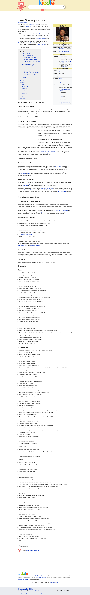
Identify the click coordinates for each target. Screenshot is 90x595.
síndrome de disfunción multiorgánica (65, 50)
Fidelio (19, 42)
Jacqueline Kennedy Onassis (46, 188)
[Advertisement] (45, 14)
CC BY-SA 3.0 (37, 590)
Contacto (49, 593)
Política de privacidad (41, 593)
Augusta (61, 45)
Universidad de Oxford (35, 245)
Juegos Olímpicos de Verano (27, 190)
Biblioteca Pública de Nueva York (60, 210)
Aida (33, 153)
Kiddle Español (21, 593)
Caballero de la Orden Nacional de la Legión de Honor (65, 95)
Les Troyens (46, 153)
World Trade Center (62, 191)
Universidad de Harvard (23, 245)
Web (42, 9)
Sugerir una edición (54, 582)
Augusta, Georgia (34, 24)
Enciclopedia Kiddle (39, 576)
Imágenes (46, 9)
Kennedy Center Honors (26, 234)
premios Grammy (39, 33)
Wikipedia (38, 591)
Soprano (61, 78)
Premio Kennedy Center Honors (65, 90)
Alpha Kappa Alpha (64, 82)
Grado (70, 61)
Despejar (61, 7)
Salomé (32, 42)
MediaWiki (56, 591)
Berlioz (28, 173)
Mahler (39, 44)
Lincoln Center (58, 166)
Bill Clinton (68, 190)
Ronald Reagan (27, 184)
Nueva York (61, 48)
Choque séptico (62, 50)
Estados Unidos (66, 45)
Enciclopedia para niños (22, 22)
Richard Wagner (51, 151)
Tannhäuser (43, 151)
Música (62, 62)
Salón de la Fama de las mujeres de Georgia (65, 103)
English (50, 9)
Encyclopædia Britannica (45, 212)
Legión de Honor (25, 228)
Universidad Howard (64, 61)
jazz (63, 75)
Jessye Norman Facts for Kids (32, 550)
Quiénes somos (33, 593)
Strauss (43, 44)
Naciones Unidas (41, 38)
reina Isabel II (60, 184)
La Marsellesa (25, 185)
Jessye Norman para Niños (24, 579)
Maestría (65, 66)
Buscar (63, 7)
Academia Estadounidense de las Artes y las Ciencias (66, 80)
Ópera (60, 71)
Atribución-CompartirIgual (40, 577)
